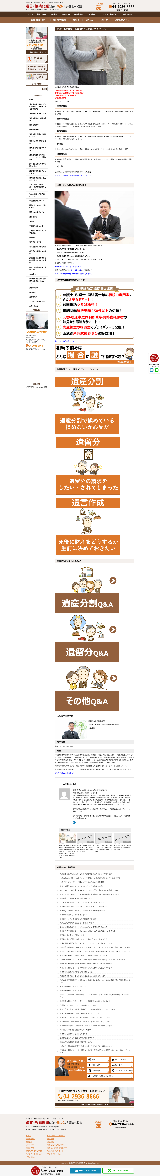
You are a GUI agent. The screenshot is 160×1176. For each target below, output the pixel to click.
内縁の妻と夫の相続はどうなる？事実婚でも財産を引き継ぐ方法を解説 (86, 874)
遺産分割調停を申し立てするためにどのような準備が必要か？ (83, 886)
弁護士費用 (78, 14)
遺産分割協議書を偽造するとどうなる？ (74, 915)
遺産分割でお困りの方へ (37, 113)
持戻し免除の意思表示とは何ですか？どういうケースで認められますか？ (87, 943)
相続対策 (104, 20)
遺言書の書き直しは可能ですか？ (72, 935)
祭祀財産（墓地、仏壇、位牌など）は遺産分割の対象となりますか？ (85, 1001)
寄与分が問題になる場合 (37, 247)
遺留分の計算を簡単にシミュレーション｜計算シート (37, 157)
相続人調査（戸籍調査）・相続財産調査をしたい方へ (37, 187)
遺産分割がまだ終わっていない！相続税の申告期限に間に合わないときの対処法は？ (91, 894)
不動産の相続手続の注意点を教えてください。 (77, 1042)
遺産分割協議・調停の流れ (37, 119)
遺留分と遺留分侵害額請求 (57, 1148)
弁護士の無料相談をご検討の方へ (37, 268)
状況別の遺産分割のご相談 (37, 142)
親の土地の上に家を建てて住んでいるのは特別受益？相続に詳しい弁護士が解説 (89, 890)
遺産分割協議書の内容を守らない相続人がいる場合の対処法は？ (83, 927)
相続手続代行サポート (123, 20)
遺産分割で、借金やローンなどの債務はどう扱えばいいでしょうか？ (85, 1017)
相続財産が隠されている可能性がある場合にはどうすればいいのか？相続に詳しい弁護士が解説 (95, 947)
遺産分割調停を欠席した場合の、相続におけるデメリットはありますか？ (87, 1025)
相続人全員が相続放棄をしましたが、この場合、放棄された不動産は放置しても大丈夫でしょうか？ (95, 981)
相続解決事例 (90, 842)
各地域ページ (34, 274)
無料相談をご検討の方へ (35, 1151)
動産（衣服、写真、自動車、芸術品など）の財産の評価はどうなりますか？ (87, 1009)
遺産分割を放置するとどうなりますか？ (74, 1034)
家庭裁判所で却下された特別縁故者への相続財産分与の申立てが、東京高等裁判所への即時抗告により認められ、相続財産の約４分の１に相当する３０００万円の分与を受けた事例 (67, 851)
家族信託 (32, 237)
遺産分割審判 (34, 129)
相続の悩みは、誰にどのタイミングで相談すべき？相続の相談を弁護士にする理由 (90, 878)
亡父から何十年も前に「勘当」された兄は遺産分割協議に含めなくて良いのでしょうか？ (92, 959)
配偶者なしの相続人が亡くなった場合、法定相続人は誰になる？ (83, 911)
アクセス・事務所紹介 (110, 14)
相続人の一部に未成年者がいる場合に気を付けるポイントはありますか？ (87, 1046)
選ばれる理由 (120, 1059)
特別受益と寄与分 (35, 242)
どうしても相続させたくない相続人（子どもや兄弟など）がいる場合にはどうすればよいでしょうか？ (96, 1051)
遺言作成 (89, 20)
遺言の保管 (33, 217)
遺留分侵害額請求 (59, 20)
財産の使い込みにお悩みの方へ (37, 206)
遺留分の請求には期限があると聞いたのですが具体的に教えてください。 (87, 1021)
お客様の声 (66, 14)
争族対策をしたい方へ (37, 226)
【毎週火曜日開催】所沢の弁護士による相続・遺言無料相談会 (37, 106)
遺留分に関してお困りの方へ (37, 149)
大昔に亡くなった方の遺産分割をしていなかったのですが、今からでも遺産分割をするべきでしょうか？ (96, 996)
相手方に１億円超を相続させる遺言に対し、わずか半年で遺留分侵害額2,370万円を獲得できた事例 (85, 848)
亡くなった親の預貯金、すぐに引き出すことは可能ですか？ (82, 902)
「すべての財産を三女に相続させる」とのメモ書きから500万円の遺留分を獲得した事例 (103, 848)
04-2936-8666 (76, 270)
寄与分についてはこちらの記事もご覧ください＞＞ (74, 175)
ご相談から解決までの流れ (102, 1076)
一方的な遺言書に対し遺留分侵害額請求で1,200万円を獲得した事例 (122, 847)
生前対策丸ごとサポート (56, 1136)
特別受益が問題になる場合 (37, 252)
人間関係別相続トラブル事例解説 (37, 232)
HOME (31, 100)
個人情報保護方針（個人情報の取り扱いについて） (37, 281)
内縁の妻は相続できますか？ (70, 990)
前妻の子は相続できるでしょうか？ (73, 986)
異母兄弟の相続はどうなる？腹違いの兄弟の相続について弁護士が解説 (86, 964)
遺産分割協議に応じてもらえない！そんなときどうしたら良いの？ (84, 906)
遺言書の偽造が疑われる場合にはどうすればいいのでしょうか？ (83, 939)
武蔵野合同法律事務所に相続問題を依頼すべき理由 (37, 260)
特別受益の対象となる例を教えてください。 (76, 1030)
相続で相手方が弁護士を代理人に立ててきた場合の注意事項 (82, 882)
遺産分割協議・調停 (38, 20)
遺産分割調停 (34, 125)
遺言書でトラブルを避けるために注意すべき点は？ (78, 919)
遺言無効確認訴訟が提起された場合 (37, 179)
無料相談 (92, 14)
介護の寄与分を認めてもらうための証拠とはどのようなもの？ (83, 976)
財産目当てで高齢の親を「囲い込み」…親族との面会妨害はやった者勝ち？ (87, 931)
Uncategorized (71, 842)
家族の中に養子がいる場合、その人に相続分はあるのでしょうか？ (84, 955)
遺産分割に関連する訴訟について (37, 135)
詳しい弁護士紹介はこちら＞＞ (66, 773)
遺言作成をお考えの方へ (37, 212)
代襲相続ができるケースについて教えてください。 (78, 1005)
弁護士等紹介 (42, 14)
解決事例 (54, 14)
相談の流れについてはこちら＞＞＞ (68, 266)
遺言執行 (75, 20)
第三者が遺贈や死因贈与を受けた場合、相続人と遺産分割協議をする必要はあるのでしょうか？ (95, 951)
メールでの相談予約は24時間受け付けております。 (74, 274)
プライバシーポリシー (55, 1154)
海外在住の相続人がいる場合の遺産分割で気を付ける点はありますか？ (86, 968)
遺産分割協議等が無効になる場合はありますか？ (78, 972)
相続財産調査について (37, 201)
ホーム (30, 14)
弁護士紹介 (96, 1065)
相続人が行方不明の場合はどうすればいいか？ (77, 923)
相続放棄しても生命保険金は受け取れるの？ (76, 898)
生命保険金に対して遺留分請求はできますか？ (77, 1038)
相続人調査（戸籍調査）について (37, 195)
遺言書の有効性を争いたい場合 (37, 172)
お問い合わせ (127, 14)
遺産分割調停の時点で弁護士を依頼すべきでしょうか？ (80, 1013)
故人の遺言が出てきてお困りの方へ (37, 165)
